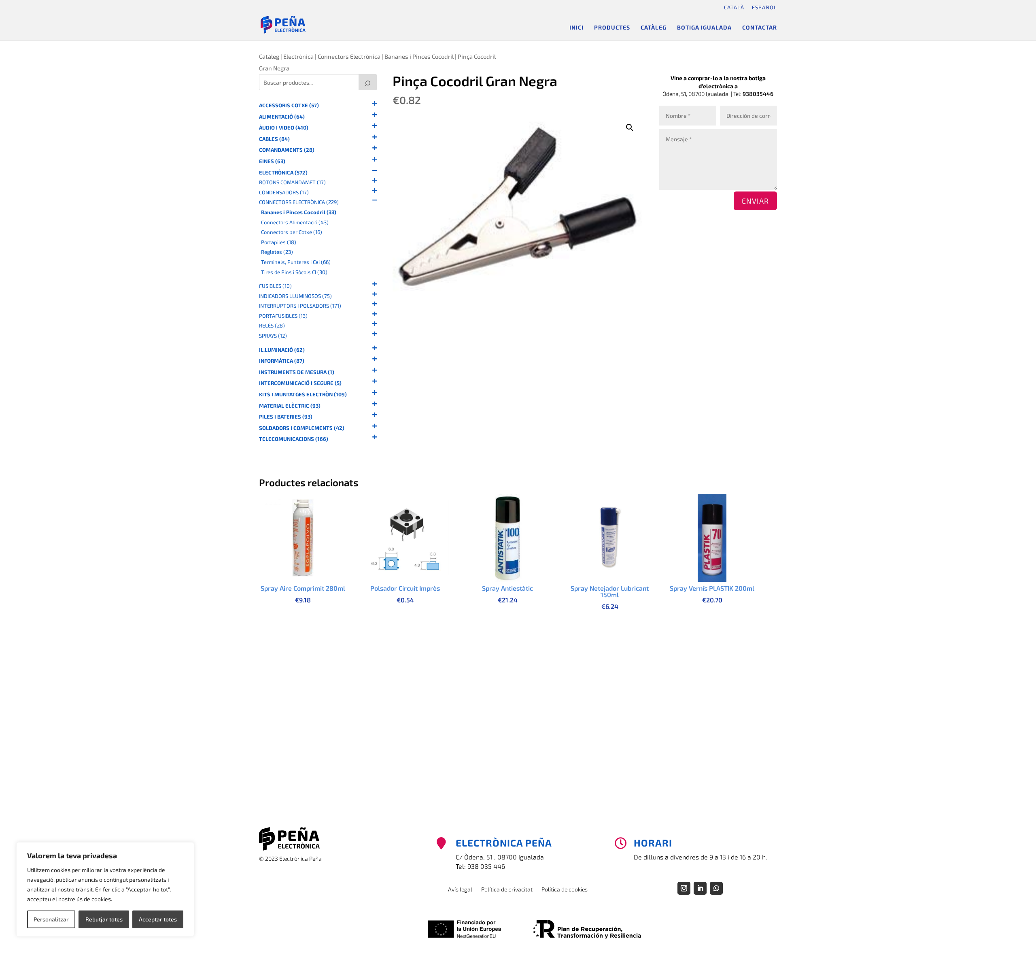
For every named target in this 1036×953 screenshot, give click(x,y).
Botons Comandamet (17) (292, 182)
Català (734, 7)
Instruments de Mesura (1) (296, 372)
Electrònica (298, 56)
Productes (612, 28)
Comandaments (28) (286, 150)
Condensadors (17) (284, 192)
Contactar (759, 28)
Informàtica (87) (281, 361)
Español (764, 7)
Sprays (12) (273, 336)
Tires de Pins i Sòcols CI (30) (294, 272)
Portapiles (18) (278, 242)
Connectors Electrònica (349, 56)
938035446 (758, 93)
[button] (629, 127)
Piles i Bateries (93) (285, 417)
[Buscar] (368, 82)
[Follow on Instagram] (683, 888)
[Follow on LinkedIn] (700, 888)
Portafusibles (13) (283, 316)
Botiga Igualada (704, 28)
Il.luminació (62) (282, 350)
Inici (576, 28)
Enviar (755, 200)
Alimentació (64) (282, 117)
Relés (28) (272, 326)
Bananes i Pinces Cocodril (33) (298, 212)
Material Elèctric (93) (290, 406)
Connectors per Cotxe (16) (291, 232)
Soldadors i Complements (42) (301, 428)
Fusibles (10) (275, 286)
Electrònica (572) (283, 173)
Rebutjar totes (104, 919)
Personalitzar (51, 919)
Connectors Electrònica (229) (299, 202)
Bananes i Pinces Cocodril (419, 56)
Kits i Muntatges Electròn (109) (303, 394)
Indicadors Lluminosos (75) (295, 296)
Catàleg (654, 28)
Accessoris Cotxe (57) (289, 105)
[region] (105, 889)
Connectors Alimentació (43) (295, 222)
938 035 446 (486, 866)
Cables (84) (274, 139)
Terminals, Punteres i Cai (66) (296, 262)
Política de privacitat (507, 890)
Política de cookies (564, 890)
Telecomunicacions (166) (293, 439)
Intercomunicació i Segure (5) (300, 383)
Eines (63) (272, 161)
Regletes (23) (277, 252)
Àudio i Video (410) (283, 128)
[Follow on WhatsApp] (716, 888)
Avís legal (460, 890)
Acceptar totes (158, 919)
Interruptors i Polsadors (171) (300, 306)
